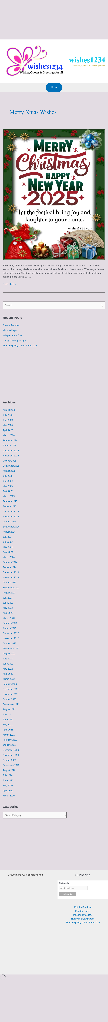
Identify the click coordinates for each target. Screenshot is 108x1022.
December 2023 (11, 572)
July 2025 (8, 476)
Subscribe (64, 883)
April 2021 (8, 730)
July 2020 (8, 775)
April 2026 (8, 430)
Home (54, 87)
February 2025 (10, 501)
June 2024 (8, 542)
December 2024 (11, 511)
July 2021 (8, 714)
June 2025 (8, 481)
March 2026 (9, 435)
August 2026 (9, 410)
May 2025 (8, 486)
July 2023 (8, 598)
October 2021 (9, 699)
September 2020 (11, 765)
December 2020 (11, 750)
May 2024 (8, 547)
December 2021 (11, 689)
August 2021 (9, 709)
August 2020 (9, 770)
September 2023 (11, 587)
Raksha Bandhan (11, 325)
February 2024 (10, 562)
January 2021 (9, 745)
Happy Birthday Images (14, 340)
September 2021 (11, 704)
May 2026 (8, 425)
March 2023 (9, 618)
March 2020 (9, 795)
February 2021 (10, 740)
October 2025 (9, 461)
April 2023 (8, 613)
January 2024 (9, 567)
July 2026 (8, 415)
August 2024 (9, 532)
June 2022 (8, 664)
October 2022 (9, 643)
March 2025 (9, 496)
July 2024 (8, 537)
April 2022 (8, 674)
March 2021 (9, 735)
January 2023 (9, 628)
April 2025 (8, 491)
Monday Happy (10, 330)
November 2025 (11, 455)
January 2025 (9, 506)
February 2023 (10, 623)
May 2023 (8, 608)
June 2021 (8, 719)
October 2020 (9, 760)
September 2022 (11, 648)
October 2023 (9, 582)
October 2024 (9, 521)
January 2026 (9, 445)
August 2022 (9, 653)
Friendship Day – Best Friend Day (20, 345)
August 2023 (9, 592)
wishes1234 (87, 59)
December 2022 (11, 633)
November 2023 (11, 577)
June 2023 (8, 603)
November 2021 (11, 694)
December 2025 (11, 450)
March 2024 (9, 557)
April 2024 (8, 552)
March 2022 (9, 679)
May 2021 (8, 724)
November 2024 (11, 516)
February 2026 (10, 440)
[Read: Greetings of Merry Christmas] (54, 194)
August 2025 (9, 471)
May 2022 (8, 669)
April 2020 (8, 790)
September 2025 (11, 466)
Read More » (9, 283)
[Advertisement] (54, 19)
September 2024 (11, 527)
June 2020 (8, 780)
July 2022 (8, 658)
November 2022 (11, 638)
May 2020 (8, 785)
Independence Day (12, 335)
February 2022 (10, 684)
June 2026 (8, 420)
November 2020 (11, 755)
